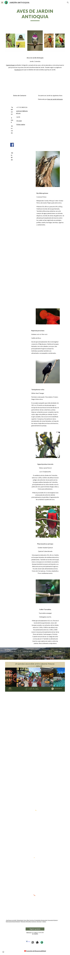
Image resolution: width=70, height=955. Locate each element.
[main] (35, 15)
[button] (2, 2)
